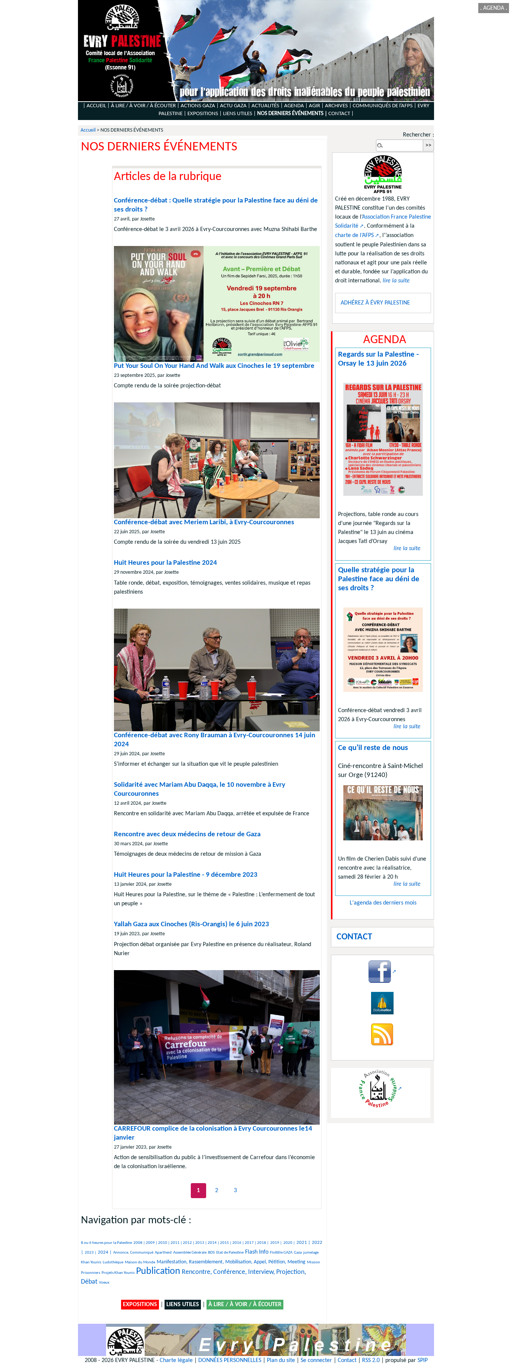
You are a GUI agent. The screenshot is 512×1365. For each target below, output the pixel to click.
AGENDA (493, 8)
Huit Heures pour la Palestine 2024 (165, 563)
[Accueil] (256, 50)
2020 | (289, 1243)
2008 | (139, 1243)
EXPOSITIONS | (204, 114)
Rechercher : (418, 135)
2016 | (238, 1243)
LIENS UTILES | (239, 114)
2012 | (189, 1243)
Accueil (88, 130)
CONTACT (339, 114)
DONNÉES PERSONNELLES (229, 1361)
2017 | (251, 1243)
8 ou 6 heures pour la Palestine (106, 1243)
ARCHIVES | (338, 106)
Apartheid (163, 1253)
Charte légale (176, 1361)
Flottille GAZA (281, 1253)
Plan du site (281, 1361)
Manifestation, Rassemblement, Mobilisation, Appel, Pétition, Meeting (231, 1262)
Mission (313, 1262)
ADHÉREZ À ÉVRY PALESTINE (375, 303)
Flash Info (256, 1252)
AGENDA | (296, 106)
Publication (158, 1271)
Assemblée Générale (190, 1253)
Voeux (104, 1283)
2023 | (90, 1253)
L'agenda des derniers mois (383, 903)
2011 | (177, 1243)
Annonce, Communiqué (133, 1253)
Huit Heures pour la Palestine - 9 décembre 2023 (185, 875)
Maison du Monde (140, 1262)
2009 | (152, 1243)
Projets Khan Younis (118, 1273)
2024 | (105, 1252)
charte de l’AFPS (354, 235)
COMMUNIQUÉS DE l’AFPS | (384, 106)
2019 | (276, 1243)
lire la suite (407, 549)
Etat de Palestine (230, 1253)
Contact (347, 1361)
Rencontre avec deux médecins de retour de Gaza (187, 834)
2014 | (214, 1243)
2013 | (201, 1243)
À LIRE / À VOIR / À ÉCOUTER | (145, 106)
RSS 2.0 (371, 1361)
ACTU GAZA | (235, 106)
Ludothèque (113, 1262)
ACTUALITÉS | (267, 106)
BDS (211, 1253)
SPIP (423, 1361)
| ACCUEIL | (96, 106)
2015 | (226, 1243)
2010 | (164, 1243)
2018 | (263, 1243)
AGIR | (316, 106)
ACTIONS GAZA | (200, 106)
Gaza (298, 1253)
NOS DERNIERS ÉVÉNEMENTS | (292, 114)
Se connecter (316, 1361)
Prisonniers (90, 1273)
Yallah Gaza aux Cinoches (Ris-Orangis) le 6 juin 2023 (191, 924)
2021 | (303, 1242)
